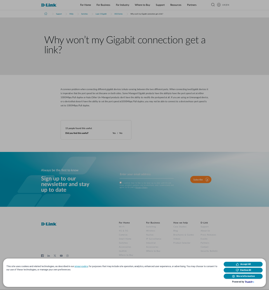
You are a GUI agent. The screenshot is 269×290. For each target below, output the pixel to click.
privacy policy (81, 266)
